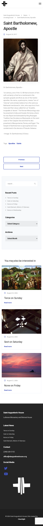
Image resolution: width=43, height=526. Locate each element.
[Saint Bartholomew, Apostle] (20, 61)
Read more (8, 303)
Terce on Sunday (12, 198)
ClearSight (21, 519)
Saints (19, 143)
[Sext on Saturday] (21, 321)
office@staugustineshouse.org (15, 456)
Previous (21, 160)
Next (21, 166)
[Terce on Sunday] (21, 277)
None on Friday (12, 204)
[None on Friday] (21, 365)
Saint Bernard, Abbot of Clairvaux (18, 207)
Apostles (11, 143)
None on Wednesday (14, 210)
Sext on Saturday (12, 201)
